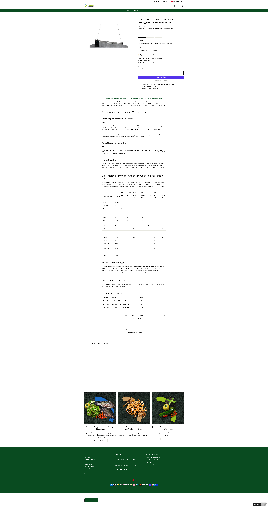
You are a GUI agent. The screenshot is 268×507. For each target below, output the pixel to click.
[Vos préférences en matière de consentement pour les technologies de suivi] (266, 505)
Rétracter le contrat (259, 504)
